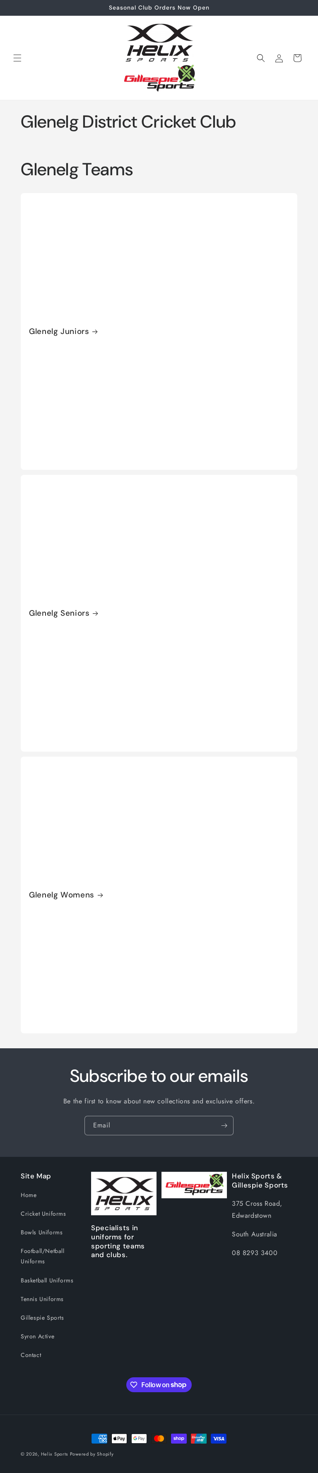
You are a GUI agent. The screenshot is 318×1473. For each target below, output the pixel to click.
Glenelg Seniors (59, 613)
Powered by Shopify (92, 1454)
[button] (17, 58)
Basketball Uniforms (47, 1280)
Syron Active (37, 1336)
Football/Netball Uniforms (43, 1256)
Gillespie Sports (42, 1317)
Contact (31, 1355)
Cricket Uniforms (43, 1213)
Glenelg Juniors (59, 331)
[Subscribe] (224, 1125)
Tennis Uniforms (42, 1299)
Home (28, 1195)
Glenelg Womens (61, 895)
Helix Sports (54, 1454)
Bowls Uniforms (42, 1232)
